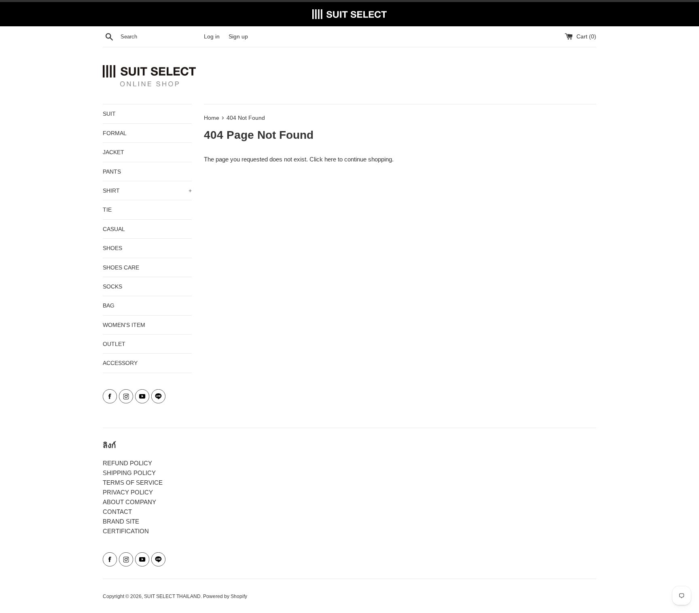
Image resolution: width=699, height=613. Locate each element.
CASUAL (114, 229)
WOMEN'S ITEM (124, 325)
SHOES (112, 248)
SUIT (109, 113)
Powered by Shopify (225, 596)
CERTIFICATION (126, 531)
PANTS (112, 171)
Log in (212, 37)
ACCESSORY (120, 363)
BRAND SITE (121, 521)
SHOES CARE (121, 267)
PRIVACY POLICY (128, 492)
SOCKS (112, 286)
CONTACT (117, 511)
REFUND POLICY (127, 463)
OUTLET (114, 344)
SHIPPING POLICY (129, 472)
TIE (107, 209)
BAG (108, 305)
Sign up (238, 37)
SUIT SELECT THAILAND (172, 596)
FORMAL (115, 133)
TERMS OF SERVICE (133, 482)
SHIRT (147, 190)
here (330, 159)
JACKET (113, 152)
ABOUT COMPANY (129, 501)
